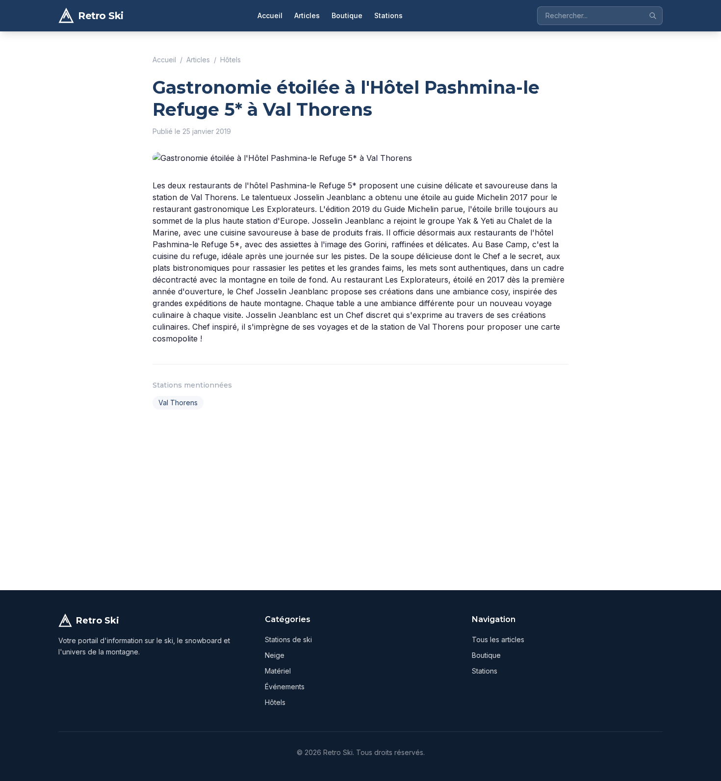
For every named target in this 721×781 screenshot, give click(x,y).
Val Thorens (178, 402)
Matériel (278, 671)
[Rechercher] (653, 16)
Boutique (347, 15)
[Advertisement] (360, 498)
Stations (388, 15)
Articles (307, 15)
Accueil (270, 15)
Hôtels (230, 59)
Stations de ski (288, 639)
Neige (274, 655)
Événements (285, 686)
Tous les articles (498, 639)
